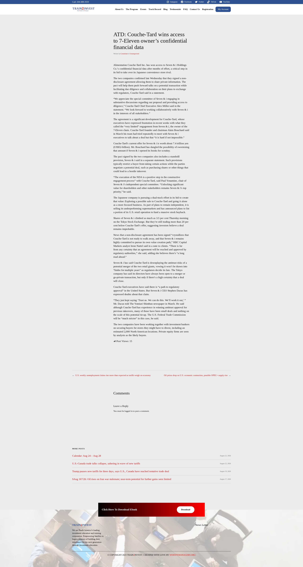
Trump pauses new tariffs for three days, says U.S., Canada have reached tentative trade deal (120, 471)
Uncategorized (134, 54)
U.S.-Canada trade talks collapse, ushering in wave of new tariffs (106, 463)
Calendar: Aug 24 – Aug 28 (86, 455)
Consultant (124, 54)
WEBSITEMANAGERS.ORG (182, 555)
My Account (223, 9)
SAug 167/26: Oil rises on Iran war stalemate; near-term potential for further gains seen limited (121, 479)
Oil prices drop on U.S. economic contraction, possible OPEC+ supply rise (196, 375)
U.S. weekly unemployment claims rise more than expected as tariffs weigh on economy (113, 375)
